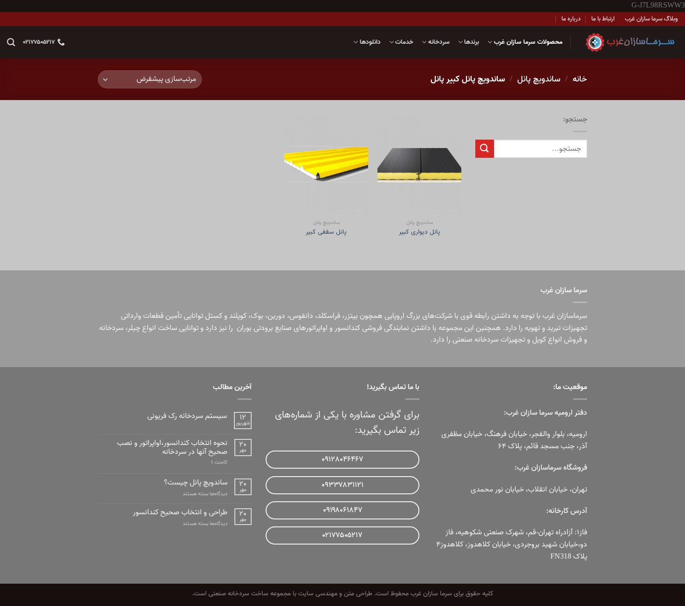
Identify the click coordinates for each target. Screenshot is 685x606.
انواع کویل (547, 340)
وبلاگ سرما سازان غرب (651, 19)
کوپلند (238, 316)
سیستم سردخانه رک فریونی (187, 416)
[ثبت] (484, 149)
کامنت (219, 462)
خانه (580, 79)
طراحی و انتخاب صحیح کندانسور (180, 512)
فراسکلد (328, 316)
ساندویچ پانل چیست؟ (195, 482)
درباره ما (571, 19)
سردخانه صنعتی (475, 340)
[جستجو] (11, 42)
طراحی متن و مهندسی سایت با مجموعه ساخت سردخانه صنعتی (290, 593)
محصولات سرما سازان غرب (528, 42)
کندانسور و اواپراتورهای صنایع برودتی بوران (298, 328)
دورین (276, 316)
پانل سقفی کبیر (326, 232)
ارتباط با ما (603, 19)
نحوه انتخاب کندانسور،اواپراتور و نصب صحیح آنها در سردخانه (172, 448)
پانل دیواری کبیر (419, 232)
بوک (257, 316)
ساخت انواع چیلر (152, 328)
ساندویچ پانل (539, 79)
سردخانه (438, 42)
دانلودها (370, 42)
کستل (213, 316)
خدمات (404, 42)
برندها (471, 42)
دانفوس (301, 316)
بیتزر (351, 316)
